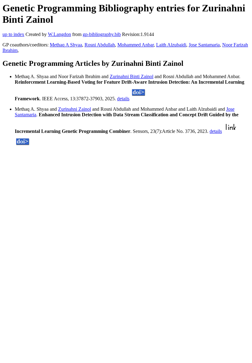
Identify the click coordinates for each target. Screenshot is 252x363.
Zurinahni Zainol (74, 109)
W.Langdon (59, 34)
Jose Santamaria (204, 44)
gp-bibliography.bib (102, 34)
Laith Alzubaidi (171, 44)
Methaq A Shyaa (66, 44)
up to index (13, 34)
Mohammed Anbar (135, 44)
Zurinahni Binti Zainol (131, 76)
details (123, 98)
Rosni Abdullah (100, 44)
